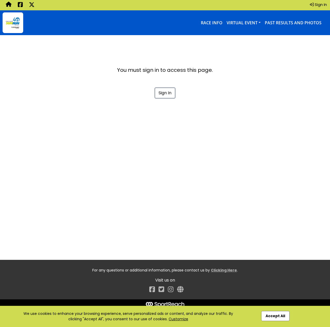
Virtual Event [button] (242, 23)
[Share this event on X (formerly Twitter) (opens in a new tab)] (32, 5)
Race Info (211, 23)
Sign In (165, 93)
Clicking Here (224, 270)
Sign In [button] (320, 4)
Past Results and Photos (293, 23)
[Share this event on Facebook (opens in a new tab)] (20, 5)
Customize (178, 319)
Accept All (275, 315)
